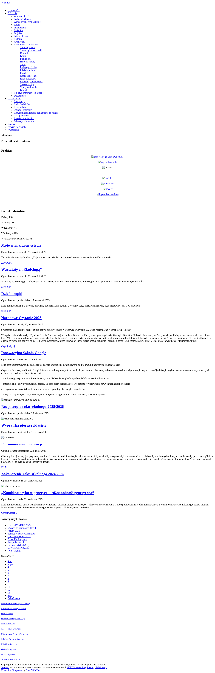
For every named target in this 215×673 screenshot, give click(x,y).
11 (9, 587)
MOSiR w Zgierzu (9, 644)
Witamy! (5, 2)
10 (9, 584)
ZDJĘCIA (6, 262)
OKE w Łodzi (7, 613)
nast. (10, 595)
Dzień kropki (11, 294)
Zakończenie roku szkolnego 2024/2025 (32, 474)
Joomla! (5, 667)
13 (9, 592)
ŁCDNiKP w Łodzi (11, 629)
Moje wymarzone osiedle (21, 245)
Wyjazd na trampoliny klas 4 (22, 528)
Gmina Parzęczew (8, 649)
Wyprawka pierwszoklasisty (23, 425)
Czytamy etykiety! (17, 545)
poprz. (11, 564)
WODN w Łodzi (8, 624)
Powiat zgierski (8, 654)
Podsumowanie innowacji (21, 444)
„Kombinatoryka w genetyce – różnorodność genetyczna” (47, 493)
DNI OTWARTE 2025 (19, 525)
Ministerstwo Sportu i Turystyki (14, 634)
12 (9, 589)
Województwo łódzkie (10, 659)
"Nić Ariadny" (15, 550)
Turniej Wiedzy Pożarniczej (21, 533)
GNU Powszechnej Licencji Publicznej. (87, 667)
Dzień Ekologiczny (17, 539)
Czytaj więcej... (9, 346)
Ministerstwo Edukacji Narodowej (15, 603)
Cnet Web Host (33, 670)
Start (10, 561)
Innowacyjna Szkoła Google (23, 353)
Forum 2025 (14, 530)
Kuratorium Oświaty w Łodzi (13, 608)
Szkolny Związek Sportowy (13, 639)
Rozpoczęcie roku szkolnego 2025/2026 (32, 406)
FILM (4, 467)
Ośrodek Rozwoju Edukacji (13, 618)
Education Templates (11, 670)
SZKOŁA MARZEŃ (18, 547)
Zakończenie (14, 598)
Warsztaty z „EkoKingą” (21, 269)
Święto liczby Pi (16, 542)
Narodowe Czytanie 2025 (21, 318)
